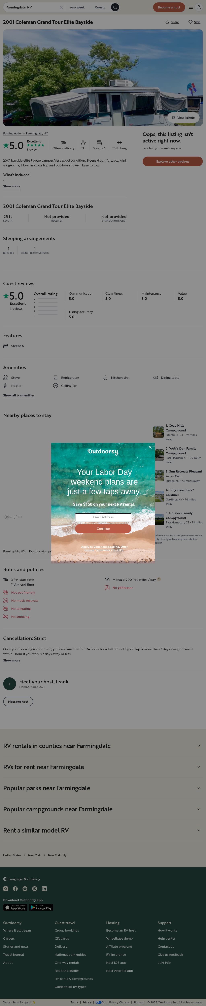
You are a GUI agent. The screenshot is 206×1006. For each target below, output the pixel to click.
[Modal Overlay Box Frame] (103, 503)
